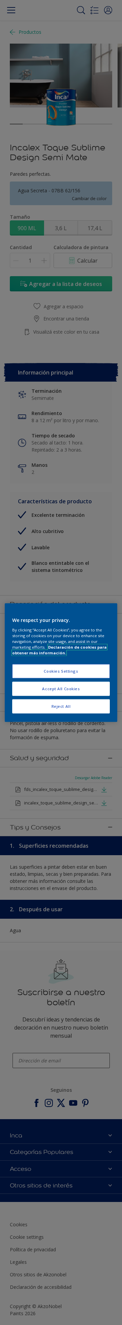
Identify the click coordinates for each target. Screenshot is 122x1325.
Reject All (61, 705)
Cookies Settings (61, 671)
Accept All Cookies (61, 688)
